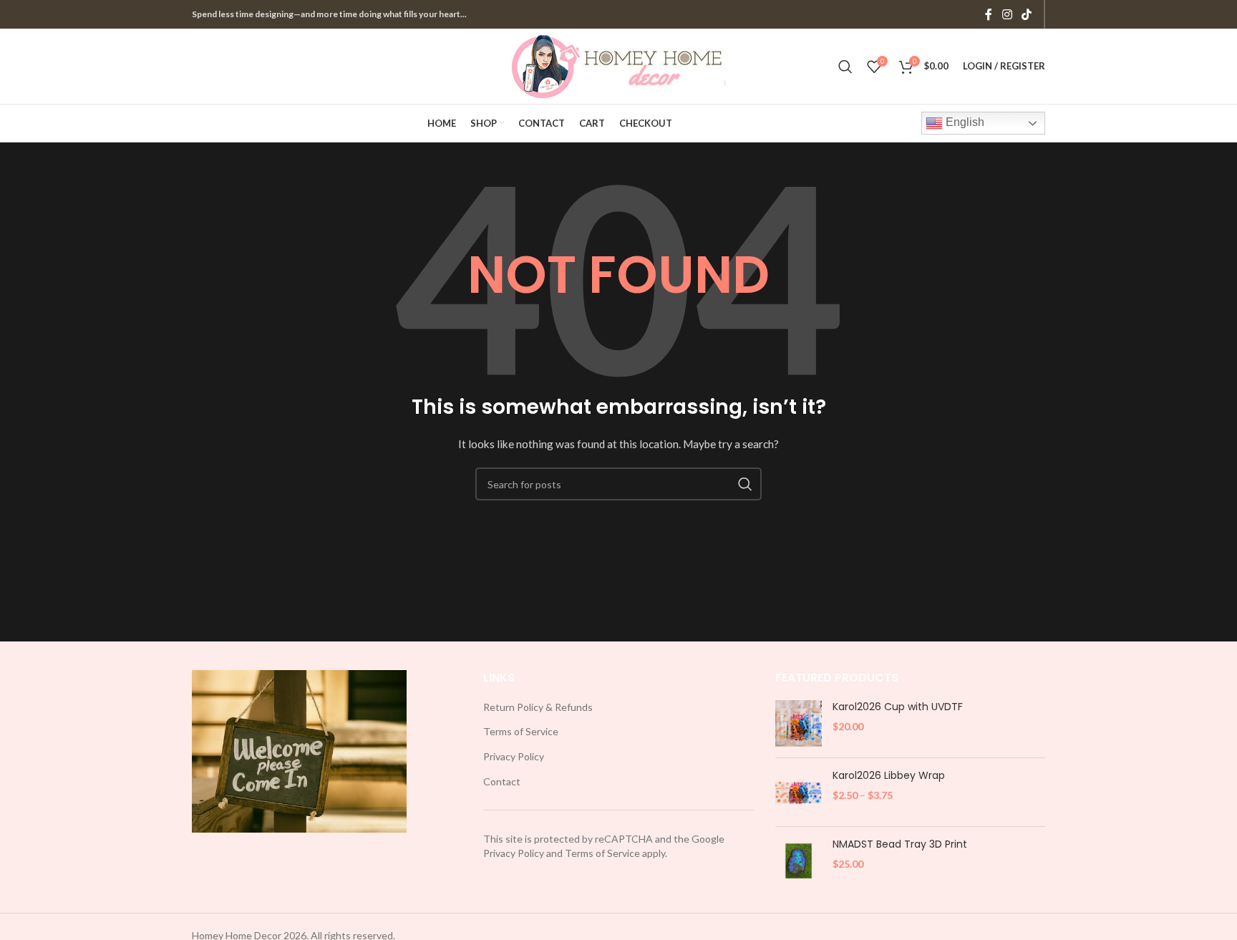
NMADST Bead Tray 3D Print (900, 844)
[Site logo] (618, 65)
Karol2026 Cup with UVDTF (898, 707)
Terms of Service (520, 731)
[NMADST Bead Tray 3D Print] (798, 861)
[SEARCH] (745, 483)
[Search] (845, 66)
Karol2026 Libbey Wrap (889, 775)
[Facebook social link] (988, 14)
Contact (501, 781)
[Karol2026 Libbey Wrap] (798, 792)
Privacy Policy (513, 756)
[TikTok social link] (1027, 14)
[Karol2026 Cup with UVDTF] (798, 723)
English (963, 122)
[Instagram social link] (1007, 14)
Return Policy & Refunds (538, 707)
